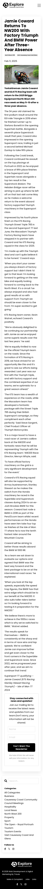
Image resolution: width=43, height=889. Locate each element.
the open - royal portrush (19, 824)
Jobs (27, 879)
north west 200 (10, 55)
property (9, 817)
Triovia (17, 874)
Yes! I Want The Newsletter (21, 747)
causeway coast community (20, 799)
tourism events (12, 831)
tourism (8, 827)
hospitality (10, 806)
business (9, 796)
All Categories (12, 792)
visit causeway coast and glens (27, 55)
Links (34, 879)
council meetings (14, 803)
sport (7, 820)
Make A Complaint (15, 879)
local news (10, 810)
